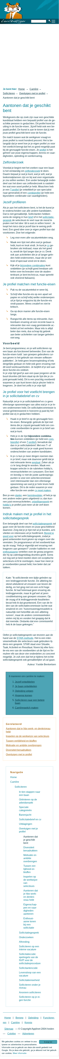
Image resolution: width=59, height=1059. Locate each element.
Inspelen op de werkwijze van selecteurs (27, 736)
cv (48, 245)
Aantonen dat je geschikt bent (30, 839)
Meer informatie (19, 1053)
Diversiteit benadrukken (18, 750)
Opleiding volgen (24, 691)
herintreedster (34, 495)
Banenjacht (25, 815)
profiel (43, 150)
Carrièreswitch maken (26, 707)
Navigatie (16, 772)
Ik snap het (48, 1042)
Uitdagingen (25, 824)
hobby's (7, 505)
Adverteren (28, 1033)
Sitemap (8, 1029)
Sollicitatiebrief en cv (30, 819)
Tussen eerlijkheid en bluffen (21, 741)
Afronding (24, 942)
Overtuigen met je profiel (32, 93)
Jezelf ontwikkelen (25, 682)
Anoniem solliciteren (30, 992)
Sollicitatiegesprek (29, 932)
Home (21, 89)
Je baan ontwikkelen (26, 686)
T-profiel (14, 189)
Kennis (28, 1022)
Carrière (34, 89)
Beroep (19, 1017)
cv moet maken (43, 490)
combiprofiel (34, 193)
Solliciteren (9, 93)
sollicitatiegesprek (42, 523)
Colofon (11, 1033)
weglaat (36, 462)
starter (18, 495)
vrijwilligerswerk (40, 501)
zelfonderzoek (32, 171)
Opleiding (33, 1017)
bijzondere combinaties (32, 265)
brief (30, 217)
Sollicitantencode (28, 968)
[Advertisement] (29, 55)
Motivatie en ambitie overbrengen (23, 745)
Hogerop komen (23, 695)
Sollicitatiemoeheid (29, 980)
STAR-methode (25, 638)
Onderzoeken (26, 937)
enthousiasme (10, 552)
